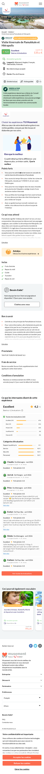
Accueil (4, 32)
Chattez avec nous (22, 304)
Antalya (10, 32)
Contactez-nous (7, 722)
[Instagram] (40, 645)
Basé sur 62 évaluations (19, 53)
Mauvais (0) (9, 435)
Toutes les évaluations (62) (15, 417)
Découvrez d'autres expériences (25, 254)
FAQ (3, 719)
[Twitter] (35, 645)
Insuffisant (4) (10, 431)
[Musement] (22, 3)
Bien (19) (8, 424)
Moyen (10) (9, 427)
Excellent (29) (10, 420)
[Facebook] (30, 645)
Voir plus (6, 505)
